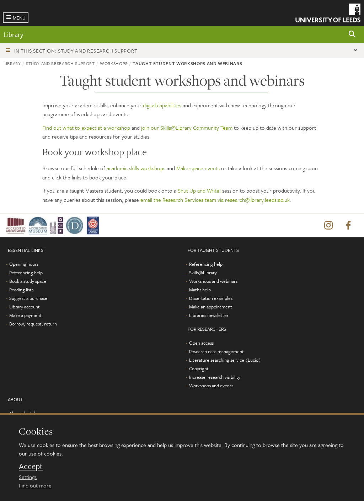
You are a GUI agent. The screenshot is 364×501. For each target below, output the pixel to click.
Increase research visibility (214, 377)
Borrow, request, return (33, 323)
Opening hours (23, 264)
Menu (19, 17)
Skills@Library (203, 272)
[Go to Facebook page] (348, 225)
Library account (24, 306)
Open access (201, 342)
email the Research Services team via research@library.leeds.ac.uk (215, 200)
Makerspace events (198, 168)
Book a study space (27, 281)
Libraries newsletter (209, 315)
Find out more (35, 485)
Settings (28, 477)
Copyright (199, 368)
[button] (352, 34)
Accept (31, 466)
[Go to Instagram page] (328, 225)
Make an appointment (210, 306)
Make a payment (25, 315)
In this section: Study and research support (75, 50)
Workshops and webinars (213, 281)
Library (13, 34)
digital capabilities (162, 105)
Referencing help (26, 272)
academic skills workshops (136, 168)
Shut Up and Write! (199, 190)
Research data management (216, 351)
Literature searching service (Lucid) (225, 359)
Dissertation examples (210, 298)
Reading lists (21, 289)
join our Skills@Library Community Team (186, 127)
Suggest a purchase (28, 298)
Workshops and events (211, 385)
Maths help (200, 289)
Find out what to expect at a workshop (86, 127)
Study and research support (60, 63)
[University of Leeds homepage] (327, 13)
